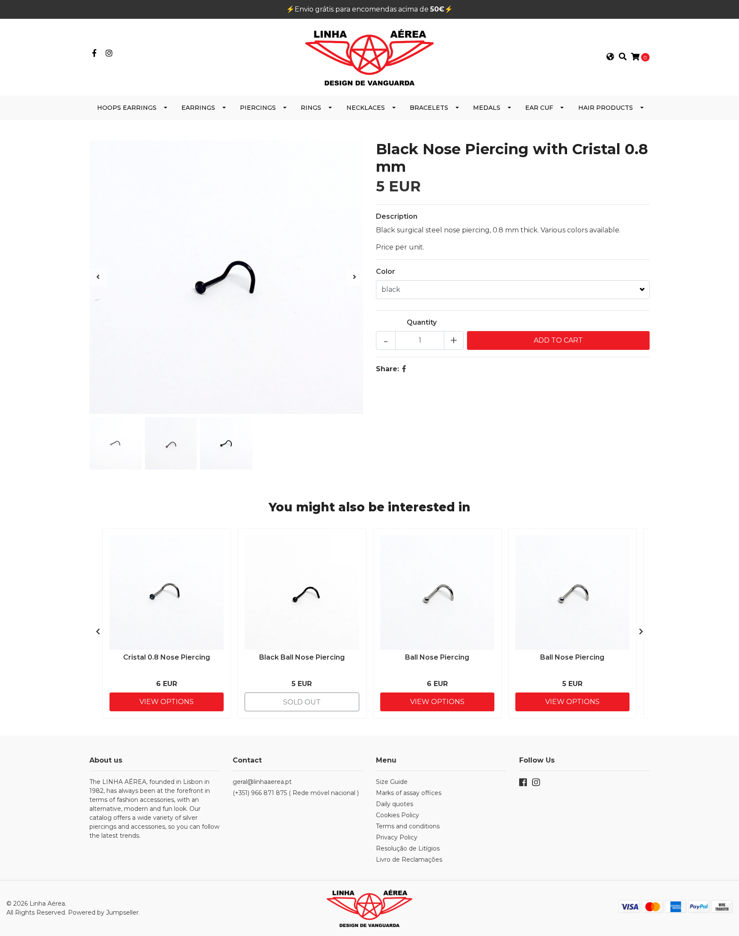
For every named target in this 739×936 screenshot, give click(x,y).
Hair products (605, 107)
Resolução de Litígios (408, 848)
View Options (166, 702)
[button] (610, 57)
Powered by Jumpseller (103, 912)
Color (385, 271)
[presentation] (97, 277)
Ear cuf (539, 107)
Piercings (258, 107)
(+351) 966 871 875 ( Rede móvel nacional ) (296, 793)
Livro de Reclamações (409, 859)
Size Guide (392, 782)
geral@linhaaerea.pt (262, 782)
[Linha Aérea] (369, 57)
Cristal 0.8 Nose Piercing (166, 657)
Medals (486, 107)
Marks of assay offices (408, 793)
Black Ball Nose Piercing (302, 657)
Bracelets (429, 107)
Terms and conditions (408, 826)
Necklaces (365, 107)
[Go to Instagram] (109, 54)
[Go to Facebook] (94, 54)
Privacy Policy (396, 837)
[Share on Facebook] (404, 369)
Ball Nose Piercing (437, 657)
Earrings (198, 107)
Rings (311, 107)
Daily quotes (394, 804)
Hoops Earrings (127, 107)
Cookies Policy (397, 815)
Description (396, 216)
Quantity (422, 322)
